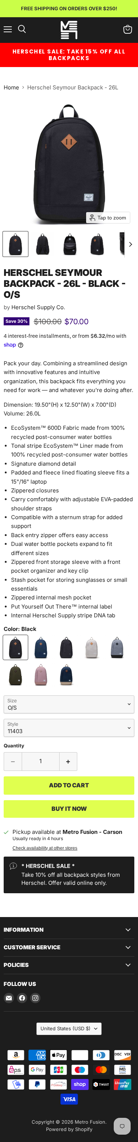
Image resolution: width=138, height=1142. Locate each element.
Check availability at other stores (45, 848)
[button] (15, 244)
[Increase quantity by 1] (69, 761)
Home (11, 87)
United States (65, 1028)
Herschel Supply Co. (38, 307)
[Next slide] (130, 244)
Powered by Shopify (69, 1129)
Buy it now (69, 808)
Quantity (14, 746)
